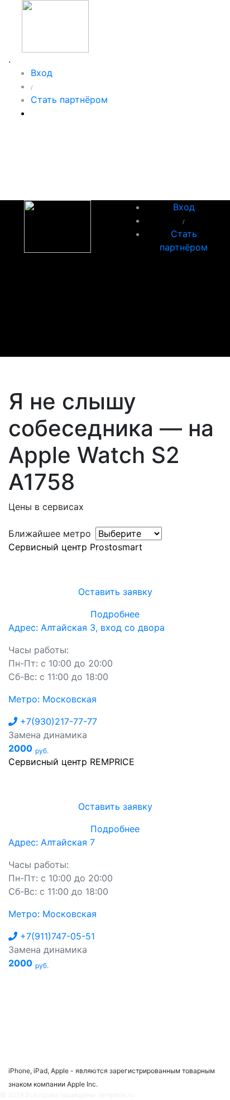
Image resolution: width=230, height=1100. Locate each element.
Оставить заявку (115, 591)
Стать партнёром (69, 99)
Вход (41, 72)
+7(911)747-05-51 (56, 936)
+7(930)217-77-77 (57, 721)
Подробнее (115, 614)
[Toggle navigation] (33, 372)
